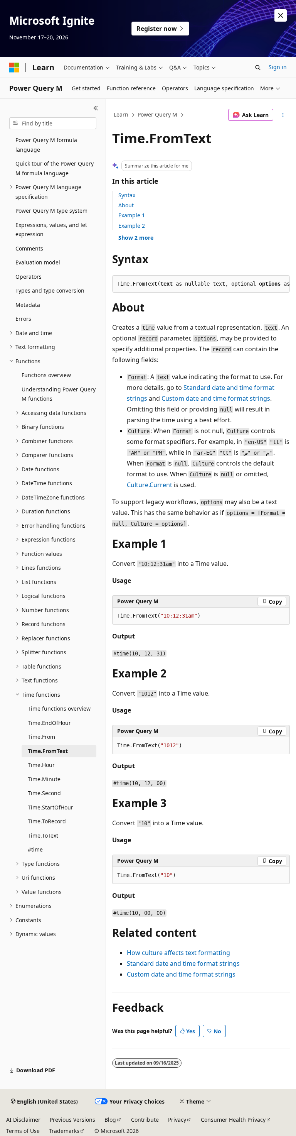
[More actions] (283, 115)
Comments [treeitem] (29, 248)
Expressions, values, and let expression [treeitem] (51, 229)
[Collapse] (96, 108)
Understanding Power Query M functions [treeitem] (59, 394)
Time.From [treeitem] (41, 736)
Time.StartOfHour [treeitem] (50, 807)
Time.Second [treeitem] (44, 793)
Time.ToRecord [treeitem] (47, 821)
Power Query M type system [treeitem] (51, 210)
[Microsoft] (14, 68)
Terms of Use (23, 1130)
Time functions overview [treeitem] (59, 708)
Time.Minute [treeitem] (44, 779)
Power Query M (157, 114)
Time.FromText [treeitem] (48, 751)
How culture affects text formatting (178, 952)
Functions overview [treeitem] (46, 375)
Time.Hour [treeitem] (41, 765)
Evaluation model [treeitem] (37, 262)
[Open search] (258, 67)
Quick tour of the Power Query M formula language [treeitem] (54, 168)
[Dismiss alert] (280, 15)
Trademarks (64, 1130)
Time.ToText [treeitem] (43, 835)
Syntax (126, 195)
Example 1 (131, 215)
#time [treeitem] (35, 849)
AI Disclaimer (23, 1119)
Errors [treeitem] (23, 318)
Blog (110, 1119)
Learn (121, 114)
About (126, 205)
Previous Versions (72, 1119)
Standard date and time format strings (183, 963)
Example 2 (131, 225)
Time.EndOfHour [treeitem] (49, 722)
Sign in (278, 67)
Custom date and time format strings (215, 398)
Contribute (145, 1119)
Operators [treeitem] (28, 276)
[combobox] (52, 123)
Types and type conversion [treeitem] (49, 290)
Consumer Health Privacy (233, 1119)
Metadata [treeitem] (27, 304)
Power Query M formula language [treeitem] (46, 144)
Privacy (177, 1119)
